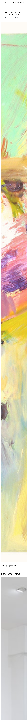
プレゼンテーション (7, 18)
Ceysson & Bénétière (14, 2)
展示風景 (17, 18)
